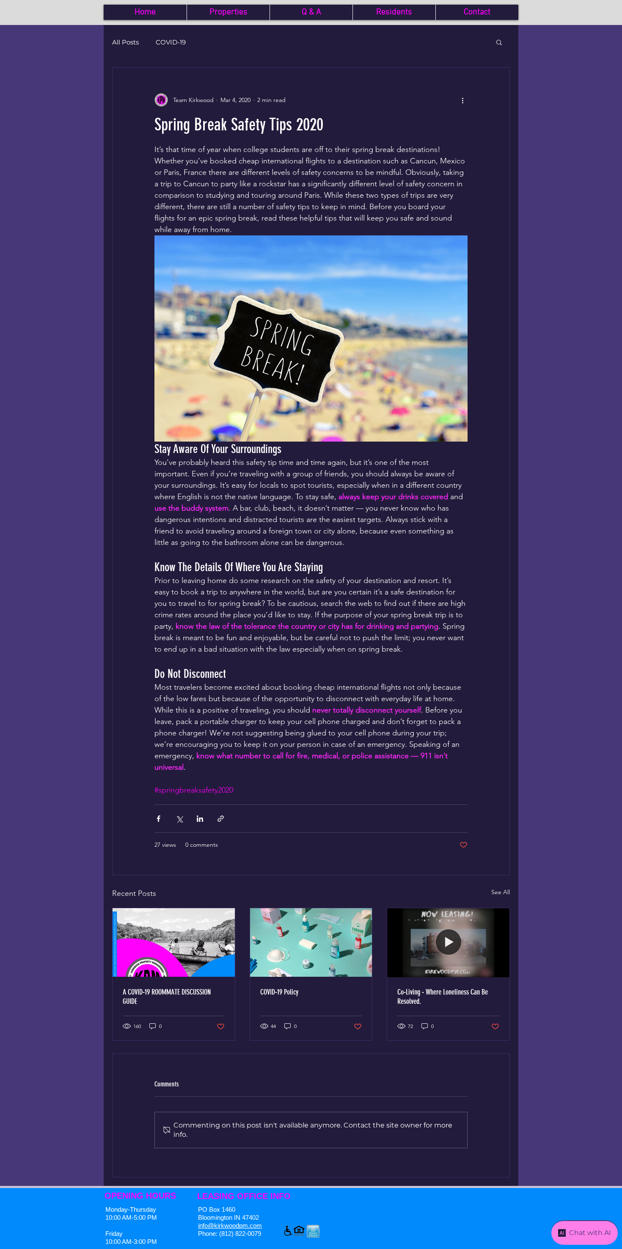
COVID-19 (171, 42)
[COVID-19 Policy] (311, 942)
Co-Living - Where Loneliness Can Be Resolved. (442, 996)
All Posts (125, 42)
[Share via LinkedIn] (200, 819)
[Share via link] (221, 819)
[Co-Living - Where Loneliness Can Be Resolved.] (448, 942)
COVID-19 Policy (279, 992)
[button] (499, 42)
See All (500, 892)
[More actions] (462, 100)
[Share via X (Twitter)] (179, 819)
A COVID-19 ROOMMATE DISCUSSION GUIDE (167, 996)
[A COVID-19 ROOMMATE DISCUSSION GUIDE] (174, 942)
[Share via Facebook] (158, 819)
